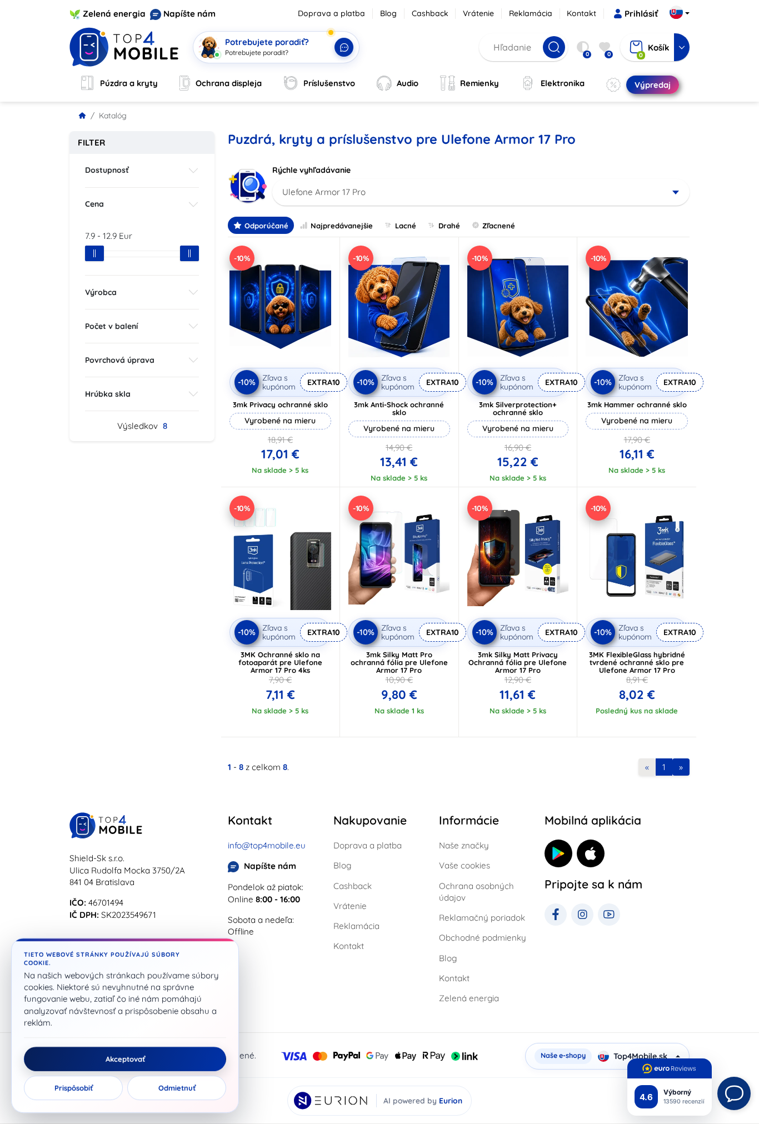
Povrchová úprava (119, 360)
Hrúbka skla (108, 394)
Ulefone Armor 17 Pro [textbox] (324, 192)
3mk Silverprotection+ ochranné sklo (518, 408)
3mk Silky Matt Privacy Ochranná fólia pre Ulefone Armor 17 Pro (517, 662)
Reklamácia (530, 13)
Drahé (449, 225)
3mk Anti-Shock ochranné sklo (399, 408)
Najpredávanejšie (342, 225)
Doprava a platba (331, 13)
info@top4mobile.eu (267, 845)
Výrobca (101, 292)
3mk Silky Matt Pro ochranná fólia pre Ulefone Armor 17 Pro (399, 662)
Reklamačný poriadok (482, 917)
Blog (388, 13)
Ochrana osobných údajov (476, 892)
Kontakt (581, 13)
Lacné (405, 225)
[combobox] (481, 192)
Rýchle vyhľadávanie (311, 170)
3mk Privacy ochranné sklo (280, 404)
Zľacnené (498, 225)
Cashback (430, 13)
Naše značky (464, 845)
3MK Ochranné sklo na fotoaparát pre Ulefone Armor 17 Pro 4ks (280, 662)
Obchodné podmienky (482, 937)
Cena (94, 204)
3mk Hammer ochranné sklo (637, 404)
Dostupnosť (107, 170)
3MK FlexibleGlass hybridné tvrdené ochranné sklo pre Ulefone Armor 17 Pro (637, 662)
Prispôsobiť (73, 1087)
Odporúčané (266, 225)
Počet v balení (111, 326)
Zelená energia (114, 13)
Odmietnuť (177, 1087)
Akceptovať (125, 1059)
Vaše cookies (464, 865)
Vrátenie (478, 13)
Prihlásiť (641, 13)
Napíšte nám (189, 13)
